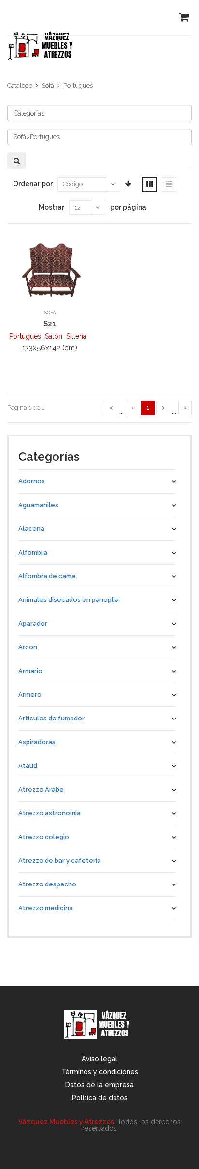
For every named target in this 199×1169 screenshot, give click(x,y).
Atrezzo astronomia (49, 813)
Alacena (31, 528)
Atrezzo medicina (45, 908)
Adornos (31, 481)
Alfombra (32, 552)
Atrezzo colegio (43, 836)
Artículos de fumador (51, 718)
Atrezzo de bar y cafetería (59, 860)
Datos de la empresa (99, 1085)
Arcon (27, 647)
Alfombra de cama (46, 576)
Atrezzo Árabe (41, 789)
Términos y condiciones (99, 1072)
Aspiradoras (37, 742)
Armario (30, 670)
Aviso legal (99, 1059)
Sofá (48, 85)
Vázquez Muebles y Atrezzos (66, 1121)
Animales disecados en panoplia (68, 599)
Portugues (78, 85)
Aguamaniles (38, 505)
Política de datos (100, 1098)
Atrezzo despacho (47, 884)
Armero (30, 694)
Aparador (32, 623)
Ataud (27, 765)
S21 (49, 323)
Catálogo (19, 85)
